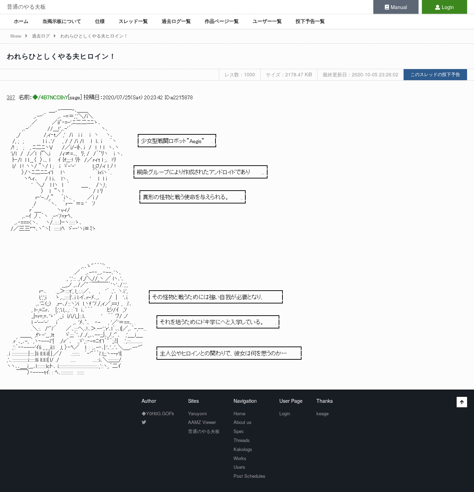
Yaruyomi (197, 413)
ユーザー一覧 (267, 21)
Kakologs (243, 449)
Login (448, 6)
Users (239, 467)
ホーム (21, 21)
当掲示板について (61, 21)
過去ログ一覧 (176, 21)
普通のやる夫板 (26, 7)
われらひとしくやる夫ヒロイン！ (61, 56)
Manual (399, 6)
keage (322, 413)
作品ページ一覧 (222, 21)
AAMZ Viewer (202, 422)
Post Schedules (249, 476)
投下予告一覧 (310, 21)
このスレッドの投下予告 (435, 74)
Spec (239, 431)
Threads (242, 440)
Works (240, 458)
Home (239, 413)
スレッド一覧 (133, 21)
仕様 (100, 21)
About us (243, 422)
